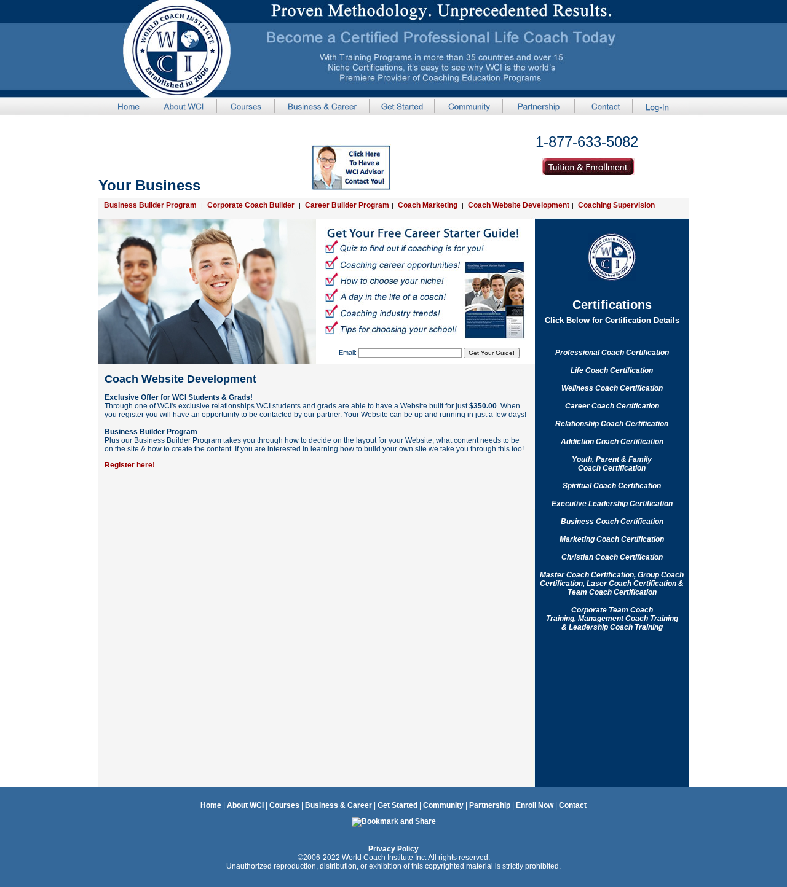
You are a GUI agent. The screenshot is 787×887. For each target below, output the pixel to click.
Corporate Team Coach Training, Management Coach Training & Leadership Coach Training (612, 618)
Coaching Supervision (616, 205)
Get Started (397, 805)
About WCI (245, 805)
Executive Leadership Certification (612, 503)
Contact (573, 805)
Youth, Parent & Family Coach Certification (612, 463)
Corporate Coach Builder (251, 205)
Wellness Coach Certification (612, 388)
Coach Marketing (427, 205)
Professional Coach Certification (612, 352)
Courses (284, 805)
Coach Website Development (518, 205)
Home (210, 805)
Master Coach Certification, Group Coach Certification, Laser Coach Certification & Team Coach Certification (612, 583)
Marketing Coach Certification (612, 539)
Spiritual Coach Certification (612, 486)
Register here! (130, 465)
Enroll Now (534, 805)
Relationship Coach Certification (611, 424)
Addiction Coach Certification (612, 441)
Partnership (488, 805)
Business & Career (338, 805)
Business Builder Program (150, 205)
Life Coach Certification (612, 370)
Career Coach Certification (612, 406)
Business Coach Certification (612, 521)
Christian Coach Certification (612, 557)
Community (443, 805)
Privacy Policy (393, 849)
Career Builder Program (347, 205)
